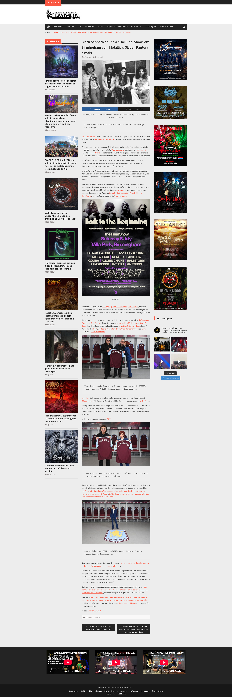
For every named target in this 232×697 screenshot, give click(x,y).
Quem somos (58, 26)
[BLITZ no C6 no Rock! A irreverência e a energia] (179, 361)
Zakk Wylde (120, 329)
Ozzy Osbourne (117, 150)
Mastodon (125, 193)
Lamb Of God (114, 193)
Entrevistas (89, 26)
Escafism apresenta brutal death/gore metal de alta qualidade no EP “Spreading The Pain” (59, 317)
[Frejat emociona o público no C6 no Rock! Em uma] (162, 361)
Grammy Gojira (120, 196)
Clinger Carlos (99, 57)
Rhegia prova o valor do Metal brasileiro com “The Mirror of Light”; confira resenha (60, 83)
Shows (100, 26)
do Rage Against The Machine (114, 306)
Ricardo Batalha (166, 26)
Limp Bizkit (123, 326)
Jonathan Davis (132, 329)
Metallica (98, 139)
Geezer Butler (94, 153)
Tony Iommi (141, 150)
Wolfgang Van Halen (106, 329)
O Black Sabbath (88, 136)
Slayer (105, 139)
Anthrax (119, 190)
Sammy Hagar (134, 326)
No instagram (150, 26)
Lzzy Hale (86, 398)
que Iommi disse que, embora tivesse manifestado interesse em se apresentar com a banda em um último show (115, 590)
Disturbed (120, 323)
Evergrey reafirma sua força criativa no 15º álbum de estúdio (59, 468)
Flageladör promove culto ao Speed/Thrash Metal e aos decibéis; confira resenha (60, 265)
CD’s (79, 26)
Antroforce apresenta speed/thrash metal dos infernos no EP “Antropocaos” (60, 216)
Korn (143, 329)
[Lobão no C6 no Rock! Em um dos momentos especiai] (179, 344)
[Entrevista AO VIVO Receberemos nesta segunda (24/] (162, 344)
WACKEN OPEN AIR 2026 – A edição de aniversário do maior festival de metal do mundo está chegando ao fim (61, 164)
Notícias (70, 26)
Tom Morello (133, 306)
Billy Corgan (96, 323)
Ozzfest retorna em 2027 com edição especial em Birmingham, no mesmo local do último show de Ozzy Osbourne (60, 121)
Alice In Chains (136, 193)
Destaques (89, 617)
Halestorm (86, 196)
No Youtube (136, 26)
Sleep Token (87, 401)
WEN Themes (122, 694)
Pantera (112, 139)
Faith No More (143, 401)
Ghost (94, 329)
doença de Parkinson (127, 603)
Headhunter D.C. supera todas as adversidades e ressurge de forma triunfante (60, 418)
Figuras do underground (117, 26)
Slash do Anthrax (98, 331)
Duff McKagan (131, 323)
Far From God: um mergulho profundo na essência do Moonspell (59, 368)
